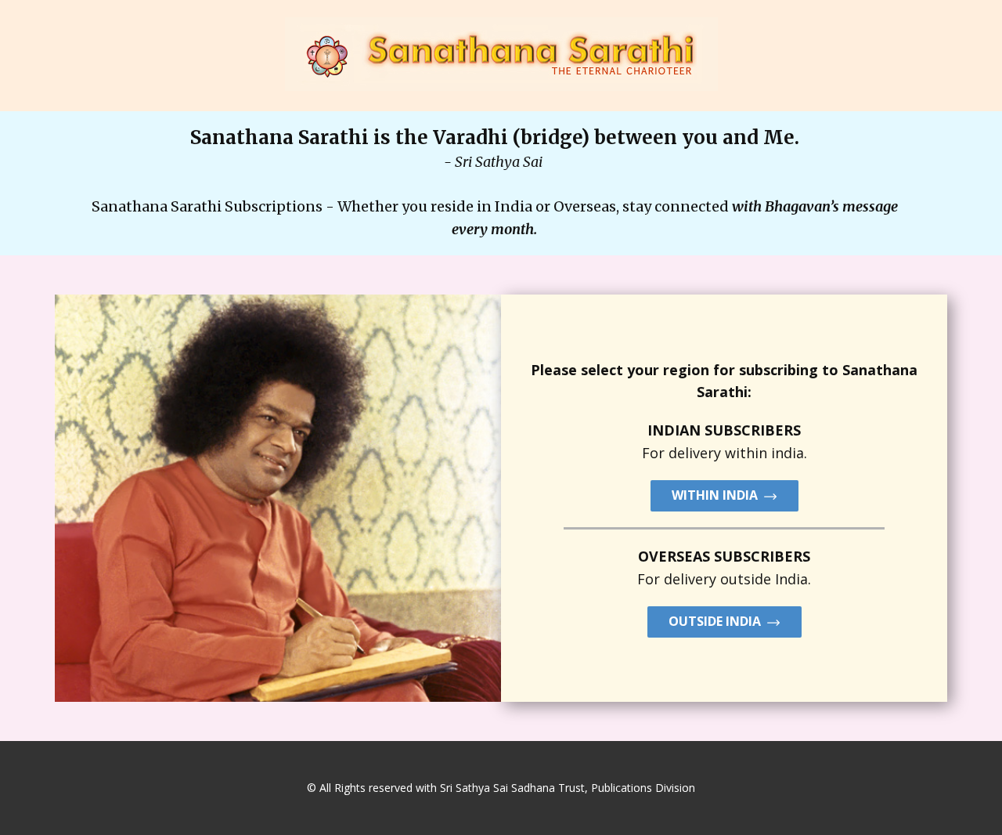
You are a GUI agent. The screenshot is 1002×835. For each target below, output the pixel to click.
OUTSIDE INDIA (718, 621)
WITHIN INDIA (718, 495)
